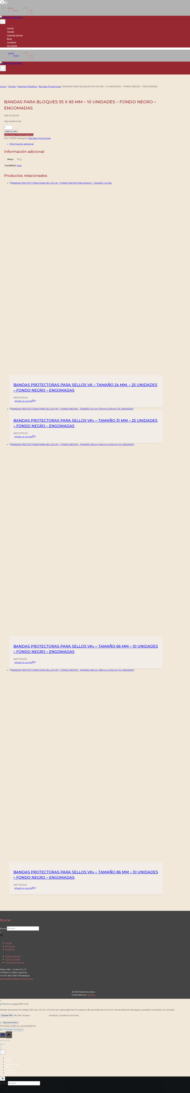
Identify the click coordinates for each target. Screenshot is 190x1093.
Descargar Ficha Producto (18, 134)
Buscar (3, 928)
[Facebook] (2, 3)
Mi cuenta (10, 946)
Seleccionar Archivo (10, 1023)
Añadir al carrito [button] (23, 401)
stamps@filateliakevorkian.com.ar (16, 978)
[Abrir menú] (3, 68)
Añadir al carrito (11, 131)
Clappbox (91, 995)
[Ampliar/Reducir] (1, 1040)
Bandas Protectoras (40, 138)
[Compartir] (6, 1040)
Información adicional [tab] (21, 144)
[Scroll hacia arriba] (3, 1035)
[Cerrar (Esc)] (9, 1040)
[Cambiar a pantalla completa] (4, 1040)
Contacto (11, 42)
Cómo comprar (12, 959)
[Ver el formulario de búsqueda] (2, 21)
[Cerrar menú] (0, 1047)
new (19, 165)
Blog (9, 39)
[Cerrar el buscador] (2, 1078)
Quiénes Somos (15, 35)
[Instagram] (5, 3)
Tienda (10, 31)
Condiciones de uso (14, 962)
